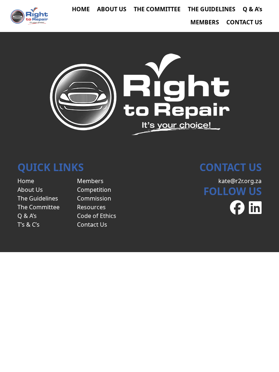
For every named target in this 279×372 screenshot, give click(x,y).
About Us (30, 190)
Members (90, 181)
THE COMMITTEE (157, 9)
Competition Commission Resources (94, 198)
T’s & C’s (28, 225)
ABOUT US (111, 9)
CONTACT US (244, 22)
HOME (81, 9)
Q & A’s (252, 9)
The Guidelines (37, 198)
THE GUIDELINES (211, 9)
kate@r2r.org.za (240, 181)
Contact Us (92, 225)
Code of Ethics (96, 216)
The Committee (38, 207)
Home (25, 181)
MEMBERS (204, 22)
